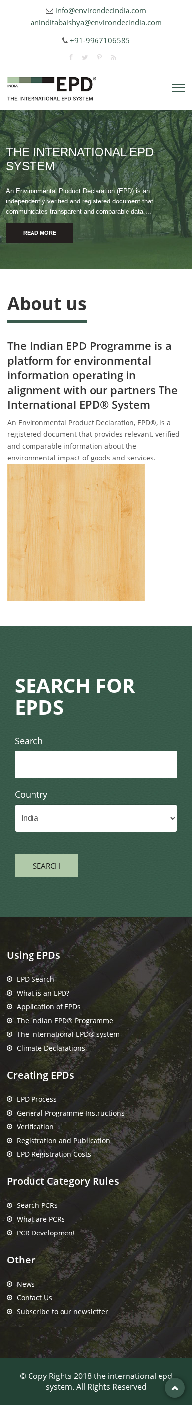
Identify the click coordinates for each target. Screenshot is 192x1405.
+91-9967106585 (100, 40)
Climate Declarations (51, 1048)
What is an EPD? (43, 993)
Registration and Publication (63, 1140)
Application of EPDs (49, 1006)
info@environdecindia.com (100, 10)
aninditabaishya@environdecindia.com (96, 22)
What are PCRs (41, 1219)
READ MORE (39, 233)
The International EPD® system (68, 1034)
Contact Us (34, 1297)
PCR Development (46, 1232)
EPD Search (35, 979)
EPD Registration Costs (54, 1154)
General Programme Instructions (71, 1113)
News (26, 1284)
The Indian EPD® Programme (65, 1020)
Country (31, 794)
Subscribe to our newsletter (62, 1311)
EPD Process (37, 1099)
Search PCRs (37, 1205)
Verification (35, 1126)
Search (29, 740)
